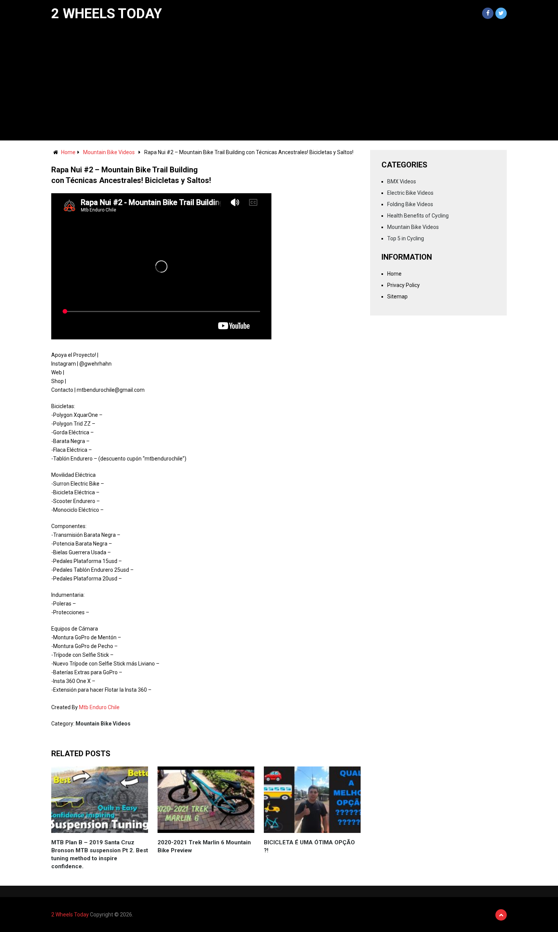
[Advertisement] (279, 83)
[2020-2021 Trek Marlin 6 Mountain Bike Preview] (206, 799)
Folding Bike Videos (410, 204)
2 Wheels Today (106, 14)
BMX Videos (401, 181)
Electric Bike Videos (410, 193)
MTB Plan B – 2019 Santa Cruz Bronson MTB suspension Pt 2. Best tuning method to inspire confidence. (99, 854)
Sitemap (397, 296)
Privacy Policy (403, 285)
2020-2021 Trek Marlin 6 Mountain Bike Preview (204, 846)
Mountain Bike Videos (109, 152)
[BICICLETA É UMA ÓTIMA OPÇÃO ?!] (312, 799)
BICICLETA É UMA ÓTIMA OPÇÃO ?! (309, 846)
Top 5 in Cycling (405, 238)
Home (68, 152)
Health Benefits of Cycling (418, 216)
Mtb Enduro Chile (99, 707)
